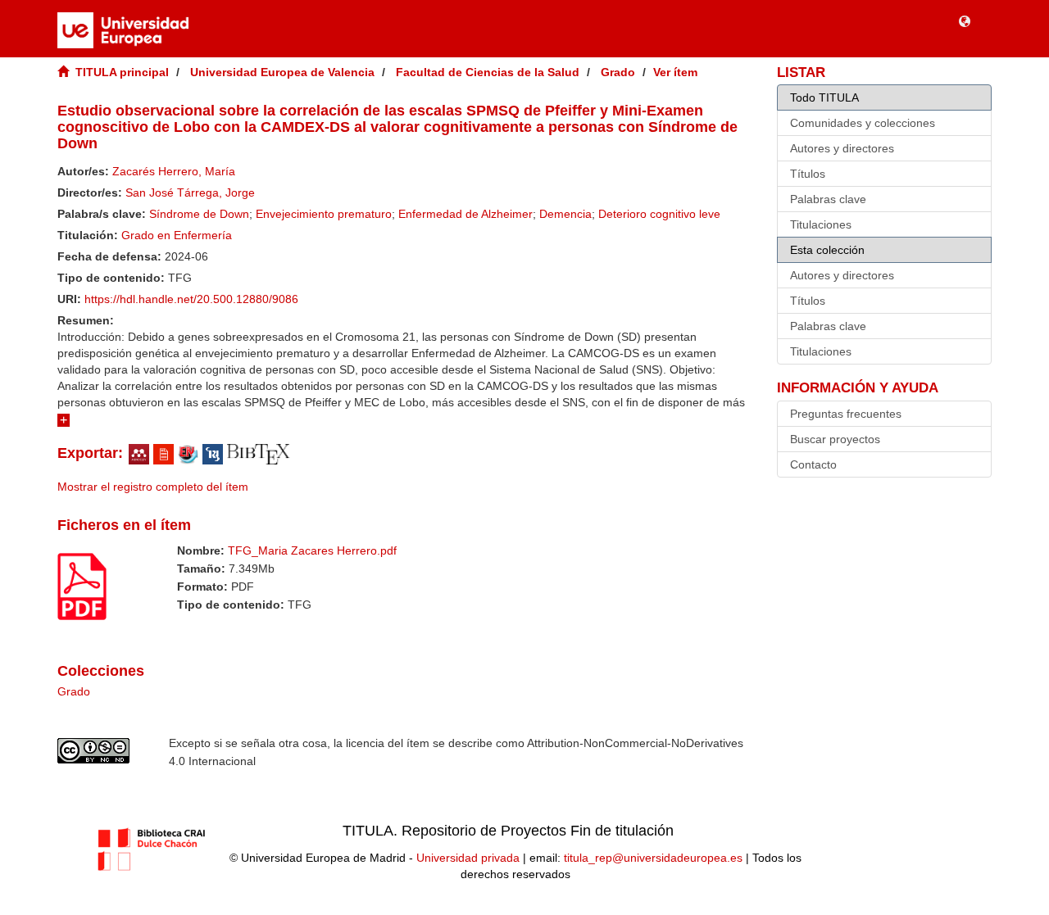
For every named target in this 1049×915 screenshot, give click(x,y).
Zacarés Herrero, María (173, 171)
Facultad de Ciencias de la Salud (487, 72)
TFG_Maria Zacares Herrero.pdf (312, 550)
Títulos (807, 173)
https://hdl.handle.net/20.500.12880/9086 (191, 299)
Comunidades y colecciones (862, 122)
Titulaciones (820, 224)
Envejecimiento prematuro (324, 213)
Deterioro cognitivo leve (659, 213)
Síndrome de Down (199, 213)
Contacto (813, 464)
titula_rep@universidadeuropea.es (653, 857)
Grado (618, 72)
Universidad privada (468, 857)
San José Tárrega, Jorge (190, 192)
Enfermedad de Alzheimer (465, 213)
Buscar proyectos (835, 439)
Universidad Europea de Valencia (282, 72)
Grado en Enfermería (176, 235)
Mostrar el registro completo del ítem (152, 486)
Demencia (565, 213)
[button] (964, 20)
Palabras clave (828, 199)
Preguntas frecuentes (845, 413)
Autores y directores (842, 148)
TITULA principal (122, 72)
